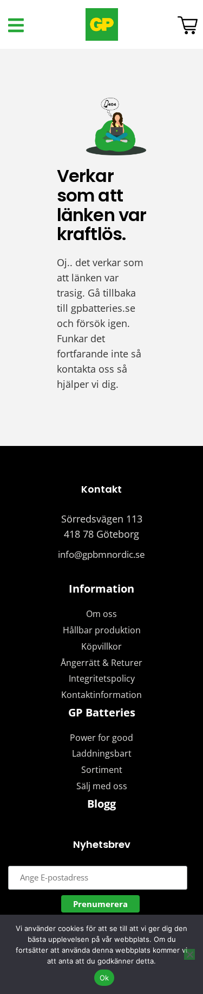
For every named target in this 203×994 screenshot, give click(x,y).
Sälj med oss (101, 786)
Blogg (101, 803)
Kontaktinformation (101, 695)
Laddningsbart (102, 753)
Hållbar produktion (102, 630)
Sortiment (101, 770)
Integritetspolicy (102, 678)
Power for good (101, 738)
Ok (104, 977)
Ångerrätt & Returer (101, 663)
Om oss (101, 614)
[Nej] (189, 954)
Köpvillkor (101, 646)
